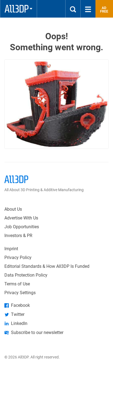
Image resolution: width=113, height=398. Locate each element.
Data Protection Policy (25, 275)
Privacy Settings (20, 292)
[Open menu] (88, 9)
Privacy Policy (18, 257)
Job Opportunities (21, 226)
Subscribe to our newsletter (37, 332)
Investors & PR (18, 235)
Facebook (20, 305)
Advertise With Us (21, 218)
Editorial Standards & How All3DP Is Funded (46, 266)
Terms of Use (17, 283)
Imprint (11, 248)
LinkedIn (19, 323)
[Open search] (73, 9)
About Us (13, 209)
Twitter (17, 314)
